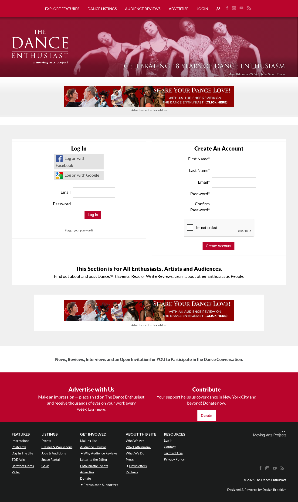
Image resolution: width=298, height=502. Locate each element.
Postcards (19, 447)
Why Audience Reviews (100, 453)
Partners (132, 472)
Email (66, 192)
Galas (45, 466)
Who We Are (135, 441)
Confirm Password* (200, 206)
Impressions (20, 441)
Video (16, 472)
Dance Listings (102, 8)
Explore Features (62, 8)
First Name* (199, 158)
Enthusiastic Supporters (101, 485)
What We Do (135, 453)
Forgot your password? (79, 230)
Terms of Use (173, 453)
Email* (204, 182)
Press (130, 459)
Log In (168, 440)
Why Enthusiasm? (138, 447)
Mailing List (88, 441)
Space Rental (50, 459)
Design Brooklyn (274, 490)
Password (62, 203)
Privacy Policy (174, 459)
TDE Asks (18, 459)
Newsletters (138, 466)
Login (202, 8)
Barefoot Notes (23, 466)
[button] (216, 9)
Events (46, 441)
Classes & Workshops (56, 447)
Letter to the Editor (94, 459)
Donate (206, 415)
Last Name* (199, 170)
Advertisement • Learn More (149, 110)
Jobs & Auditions (53, 453)
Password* (200, 193)
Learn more (96, 409)
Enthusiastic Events (94, 466)
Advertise (178, 8)
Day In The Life (22, 453)
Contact (170, 447)
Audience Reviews (142, 8)
